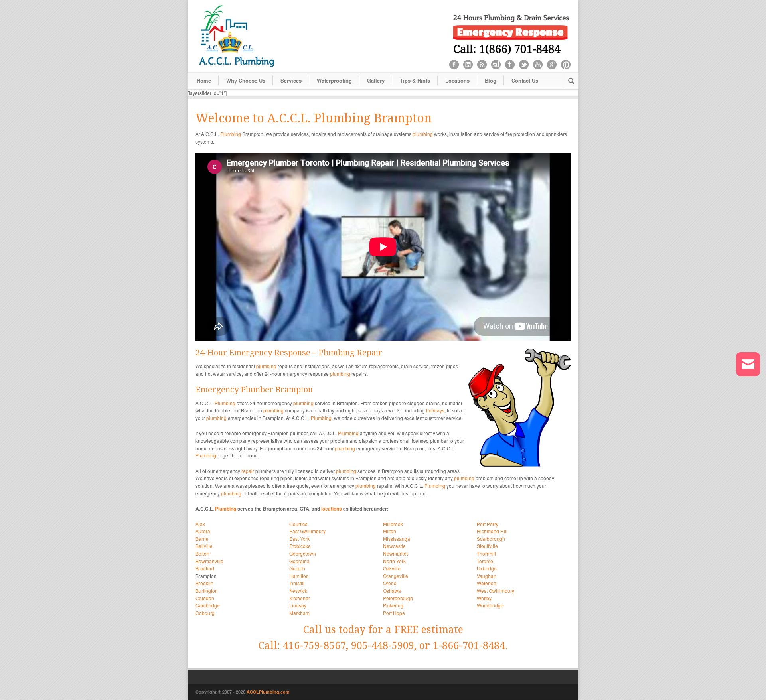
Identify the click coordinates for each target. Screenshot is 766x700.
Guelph (297, 568)
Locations (457, 80)
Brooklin (204, 583)
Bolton (202, 553)
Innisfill (296, 583)
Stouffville (487, 545)
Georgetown (302, 553)
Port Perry (487, 524)
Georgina (299, 561)
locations (331, 508)
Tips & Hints (415, 80)
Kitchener (299, 598)
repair (247, 470)
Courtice (298, 524)
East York (299, 538)
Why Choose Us (245, 80)
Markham (299, 612)
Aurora (202, 531)
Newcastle (394, 545)
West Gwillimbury (495, 590)
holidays (435, 410)
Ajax (200, 524)
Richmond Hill (492, 531)
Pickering (393, 605)
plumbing (423, 133)
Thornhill (486, 553)
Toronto (485, 561)
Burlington (206, 590)
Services (291, 80)
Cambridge (207, 605)
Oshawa (392, 590)
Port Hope (394, 612)
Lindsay (297, 605)
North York (394, 561)
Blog (490, 80)
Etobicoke (300, 545)
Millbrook (393, 524)
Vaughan (486, 575)
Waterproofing (334, 80)
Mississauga (396, 538)
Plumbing (230, 133)
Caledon (204, 598)
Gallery (376, 80)
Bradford (204, 568)
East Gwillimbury (307, 531)
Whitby (484, 598)
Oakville (392, 568)
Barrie (202, 538)
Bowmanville (209, 561)
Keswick (298, 590)
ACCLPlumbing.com (268, 692)
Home (204, 80)
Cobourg (205, 612)
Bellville (204, 545)
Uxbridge (487, 568)
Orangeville (395, 575)
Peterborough (398, 598)
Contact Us (524, 80)
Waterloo (486, 583)
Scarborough (491, 538)
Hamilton (299, 575)
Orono (390, 583)
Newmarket (395, 553)
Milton (389, 531)
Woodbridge (490, 605)
